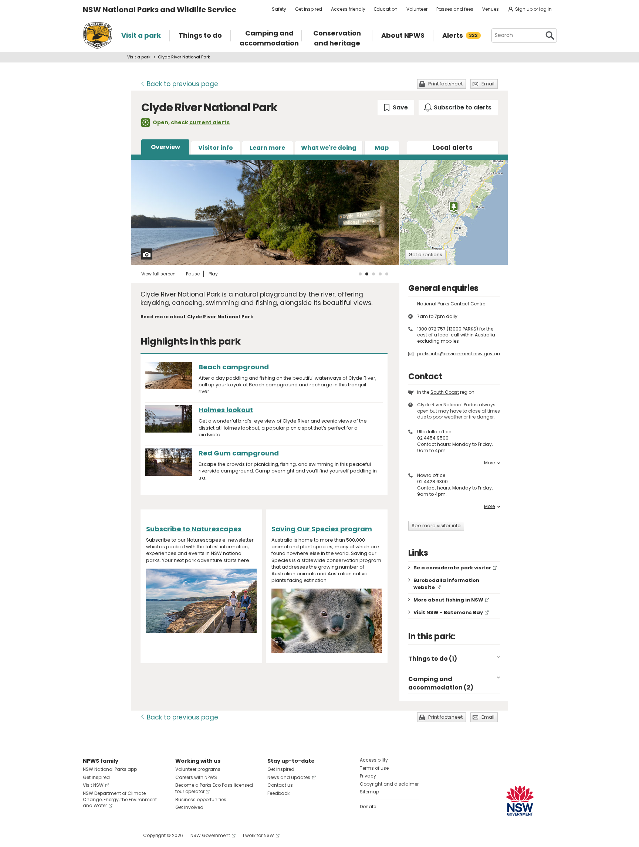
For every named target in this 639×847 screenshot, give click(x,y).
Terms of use (374, 768)
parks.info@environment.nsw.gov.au (458, 353)
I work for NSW (258, 835)
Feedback (278, 793)
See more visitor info (436, 525)
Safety (279, 9)
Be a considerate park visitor (452, 567)
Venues (490, 9)
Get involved (189, 807)
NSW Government (210, 835)
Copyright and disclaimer (389, 784)
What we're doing (328, 147)
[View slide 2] (366, 273)
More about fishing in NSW (448, 599)
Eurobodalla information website (446, 584)
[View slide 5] (386, 273)
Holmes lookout (226, 409)
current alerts (209, 122)
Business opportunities (200, 799)
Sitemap (369, 792)
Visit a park (139, 57)
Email (487, 83)
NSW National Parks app (110, 769)
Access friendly (348, 9)
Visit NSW (93, 785)
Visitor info (215, 147)
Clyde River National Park (220, 317)
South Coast (444, 392)
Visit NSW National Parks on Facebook (90, 835)
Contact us (280, 785)
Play (213, 274)
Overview (165, 147)
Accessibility (374, 760)
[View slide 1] (360, 273)
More (489, 463)
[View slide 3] (373, 273)
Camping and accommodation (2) (440, 683)
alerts (453, 147)
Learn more (267, 147)
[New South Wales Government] (520, 801)
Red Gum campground (239, 453)
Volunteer (416, 9)
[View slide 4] (380, 273)
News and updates (288, 777)
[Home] (97, 35)
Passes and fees (454, 9)
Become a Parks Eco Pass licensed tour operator (214, 788)
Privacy (368, 776)
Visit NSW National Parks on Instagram (105, 835)
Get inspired (308, 9)
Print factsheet (445, 83)
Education (386, 9)
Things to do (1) (432, 658)
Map (382, 147)
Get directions (425, 254)
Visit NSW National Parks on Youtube (121, 835)
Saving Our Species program (321, 528)
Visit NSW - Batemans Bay (448, 612)
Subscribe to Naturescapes (193, 528)
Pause (193, 274)
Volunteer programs (197, 769)
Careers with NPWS (196, 777)
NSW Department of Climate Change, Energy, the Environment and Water (120, 799)
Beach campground (234, 366)
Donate (368, 806)
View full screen (158, 274)
